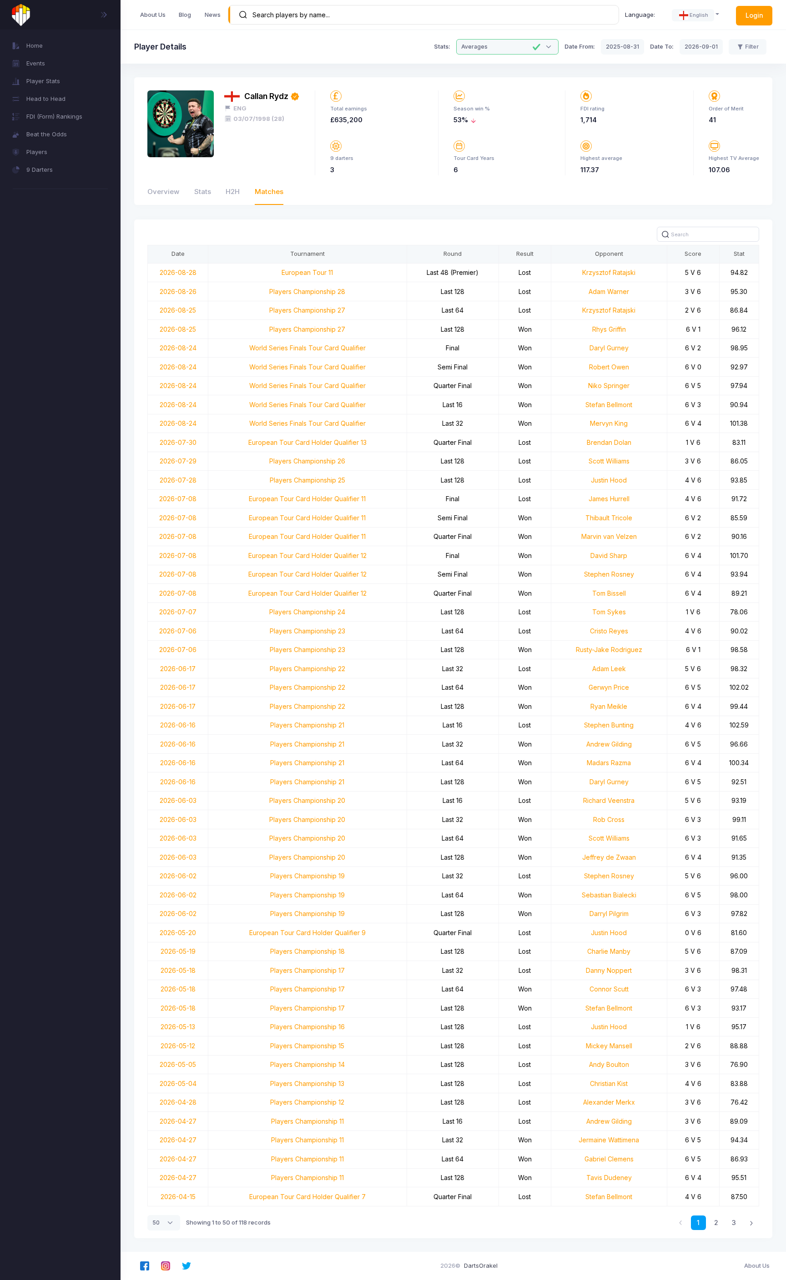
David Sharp (608, 555)
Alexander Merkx (609, 1102)
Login (754, 15)
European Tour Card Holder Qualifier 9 (307, 932)
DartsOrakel (481, 1265)
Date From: (579, 46)
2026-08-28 (178, 272)
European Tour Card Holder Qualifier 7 (307, 1196)
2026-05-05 (178, 1064)
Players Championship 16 (307, 1027)
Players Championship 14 (307, 1064)
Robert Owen (609, 367)
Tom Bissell (609, 593)
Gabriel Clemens (609, 1159)
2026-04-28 (178, 1102)
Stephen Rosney (609, 574)
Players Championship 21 (307, 725)
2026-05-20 (178, 932)
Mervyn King (609, 423)
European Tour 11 (307, 272)
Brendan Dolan (609, 442)
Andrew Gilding (609, 744)
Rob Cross (609, 819)
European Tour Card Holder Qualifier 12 (307, 555)
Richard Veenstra (609, 800)
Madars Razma (609, 763)
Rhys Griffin (609, 329)
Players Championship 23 (307, 631)
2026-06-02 (178, 876)
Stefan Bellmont (608, 404)
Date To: (662, 46)
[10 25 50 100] (163, 1222)
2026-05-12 (178, 1046)
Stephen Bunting (609, 725)
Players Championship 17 (307, 970)
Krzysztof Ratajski (608, 272)
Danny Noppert (609, 970)
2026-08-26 (178, 291)
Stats (202, 191)
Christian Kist (609, 1083)
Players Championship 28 (307, 291)
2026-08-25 (178, 310)
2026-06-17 (178, 668)
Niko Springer (609, 385)
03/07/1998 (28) (258, 118)
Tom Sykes (609, 612)
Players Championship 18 (307, 951)
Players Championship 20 (307, 800)
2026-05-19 (178, 951)
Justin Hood (609, 480)
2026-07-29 (178, 461)
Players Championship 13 (307, 1083)
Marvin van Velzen (609, 536)
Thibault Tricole (608, 518)
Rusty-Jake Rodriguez (609, 649)
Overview (163, 191)
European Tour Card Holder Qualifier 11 (307, 499)
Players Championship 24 (307, 612)
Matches (269, 191)
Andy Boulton (609, 1064)
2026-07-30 (178, 442)
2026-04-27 (178, 1121)
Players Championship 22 (307, 668)
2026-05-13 (178, 1027)
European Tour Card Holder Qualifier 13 (307, 442)
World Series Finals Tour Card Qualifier (307, 348)
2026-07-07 (177, 612)
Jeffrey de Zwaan (609, 857)
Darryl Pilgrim (609, 913)
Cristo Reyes (609, 631)
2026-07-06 (177, 631)
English (699, 15)
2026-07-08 (177, 499)
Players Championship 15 (307, 1046)
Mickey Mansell (609, 1046)
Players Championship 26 (307, 461)
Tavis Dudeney (609, 1177)
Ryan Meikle (608, 706)
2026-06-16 (178, 725)
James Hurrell (609, 499)
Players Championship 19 (307, 876)
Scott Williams (609, 461)
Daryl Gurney (609, 348)
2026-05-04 (178, 1083)
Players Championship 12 (307, 1102)
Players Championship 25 (307, 480)
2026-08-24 (178, 348)
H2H (233, 191)
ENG (240, 108)
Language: (640, 14)
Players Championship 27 (307, 310)
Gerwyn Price (609, 687)
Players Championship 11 (307, 1121)
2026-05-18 (178, 970)
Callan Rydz (266, 96)
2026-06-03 (178, 800)
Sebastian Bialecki (609, 895)
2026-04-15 (178, 1196)
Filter (752, 46)
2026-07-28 (178, 480)
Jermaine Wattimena (609, 1140)
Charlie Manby (608, 951)
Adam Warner (609, 291)
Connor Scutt (609, 989)
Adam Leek (609, 668)
